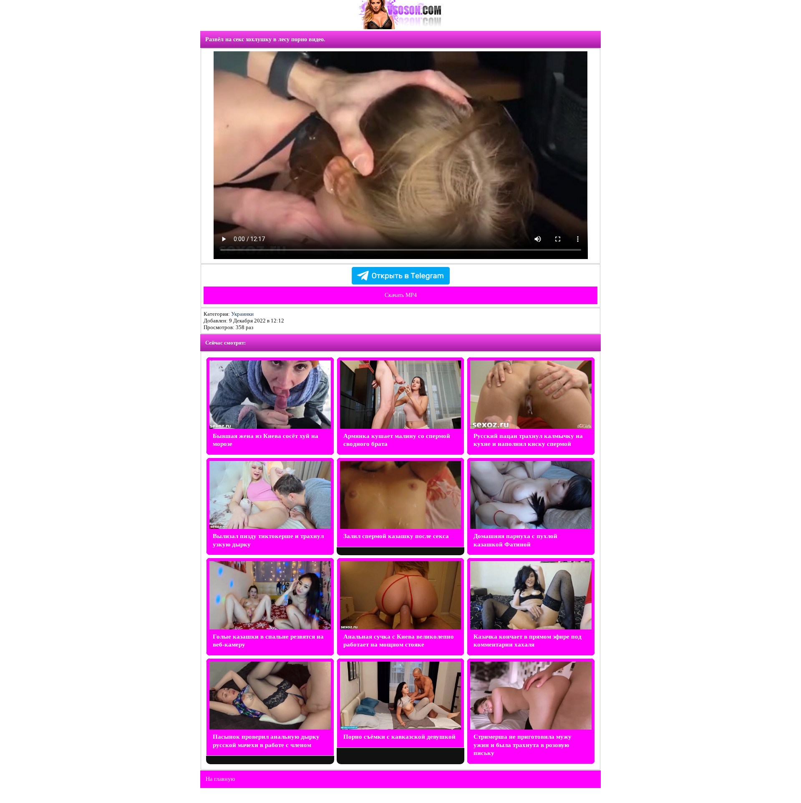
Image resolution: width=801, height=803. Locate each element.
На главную (220, 779)
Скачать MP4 (401, 295)
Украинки (242, 314)
